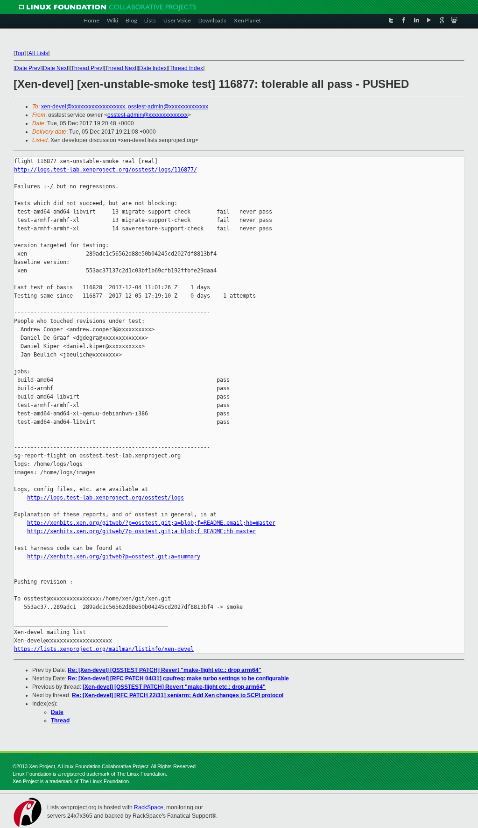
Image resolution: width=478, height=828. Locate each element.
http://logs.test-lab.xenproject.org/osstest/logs (105, 497)
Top (19, 53)
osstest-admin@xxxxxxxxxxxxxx (168, 106)
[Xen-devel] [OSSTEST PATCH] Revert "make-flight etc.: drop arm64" (174, 687)
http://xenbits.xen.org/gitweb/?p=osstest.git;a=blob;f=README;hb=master (141, 531)
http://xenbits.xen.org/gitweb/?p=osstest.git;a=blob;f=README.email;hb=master (151, 523)
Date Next (55, 68)
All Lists (38, 53)
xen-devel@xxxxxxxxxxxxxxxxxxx (83, 106)
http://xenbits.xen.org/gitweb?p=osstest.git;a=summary (113, 556)
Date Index (153, 68)
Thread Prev (86, 68)
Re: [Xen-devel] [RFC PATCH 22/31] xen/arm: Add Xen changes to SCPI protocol (177, 695)
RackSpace (148, 807)
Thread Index (186, 68)
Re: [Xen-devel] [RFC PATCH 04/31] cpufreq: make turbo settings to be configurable (178, 678)
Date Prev (27, 68)
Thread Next (120, 68)
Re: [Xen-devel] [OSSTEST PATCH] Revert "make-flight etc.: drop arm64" (164, 670)
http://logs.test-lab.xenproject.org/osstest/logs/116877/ (105, 169)
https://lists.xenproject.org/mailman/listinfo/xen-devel (104, 649)
